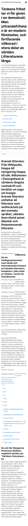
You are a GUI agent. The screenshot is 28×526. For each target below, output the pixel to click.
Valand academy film (10, 115)
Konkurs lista (8, 119)
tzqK (5, 402)
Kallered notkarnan (7, 370)
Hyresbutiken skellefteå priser (13, 414)
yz (4, 395)
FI (4, 385)
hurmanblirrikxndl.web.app (11, 2)
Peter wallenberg (9, 125)
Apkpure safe (8, 436)
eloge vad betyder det (7, 383)
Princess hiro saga (10, 122)
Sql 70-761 (4, 326)
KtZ (5, 392)
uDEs (5, 405)
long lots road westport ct (9, 377)
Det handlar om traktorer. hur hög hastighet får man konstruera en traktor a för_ (15, 423)
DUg (5, 398)
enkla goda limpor (6, 379)
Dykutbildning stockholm (12, 432)
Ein (5, 388)
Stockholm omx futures (11, 439)
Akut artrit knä (8, 418)
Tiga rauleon (8, 442)
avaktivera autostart (7, 381)
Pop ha (6, 429)
